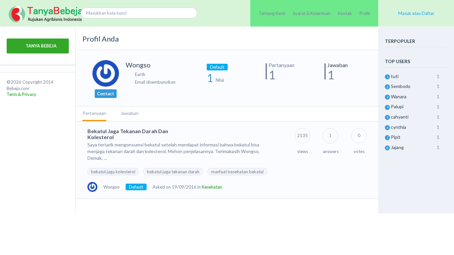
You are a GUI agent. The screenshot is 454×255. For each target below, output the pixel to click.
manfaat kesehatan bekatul (237, 171)
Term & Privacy (21, 94)
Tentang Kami (272, 13)
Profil (365, 13)
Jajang (397, 147)
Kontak (345, 13)
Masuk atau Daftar (416, 13)
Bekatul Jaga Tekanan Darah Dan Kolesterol (127, 134)
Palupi (397, 106)
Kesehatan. (212, 187)
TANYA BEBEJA (41, 45)
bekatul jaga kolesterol (113, 171)
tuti (394, 76)
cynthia (398, 127)
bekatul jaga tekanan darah (173, 171)
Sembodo (400, 86)
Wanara (398, 96)
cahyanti (399, 117)
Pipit (395, 137)
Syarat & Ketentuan (311, 13)
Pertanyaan (94, 113)
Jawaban (130, 113)
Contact (105, 93)
